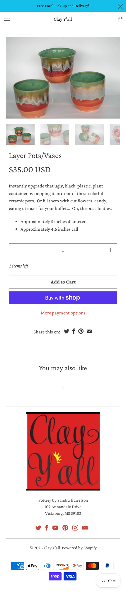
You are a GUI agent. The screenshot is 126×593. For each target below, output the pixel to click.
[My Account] (5, 18)
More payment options (63, 313)
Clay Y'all (63, 19)
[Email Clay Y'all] (85, 528)
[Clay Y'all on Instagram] (75, 528)
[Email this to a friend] (89, 331)
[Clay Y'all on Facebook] (46, 528)
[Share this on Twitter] (66, 331)
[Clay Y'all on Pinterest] (65, 528)
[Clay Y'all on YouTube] (55, 528)
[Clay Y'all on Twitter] (38, 528)
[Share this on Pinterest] (80, 331)
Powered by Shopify (79, 547)
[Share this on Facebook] (73, 331)
